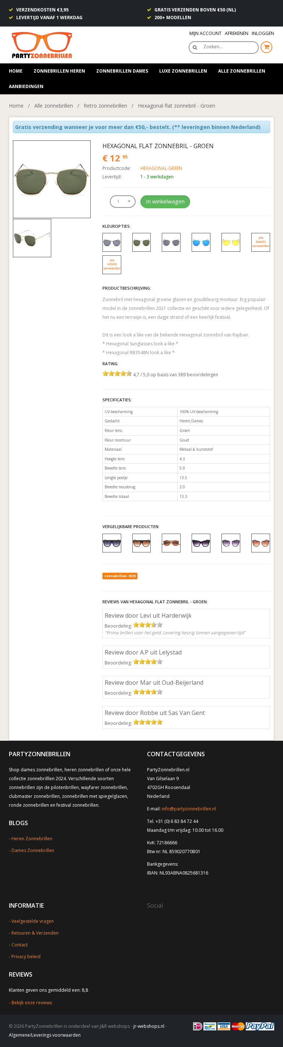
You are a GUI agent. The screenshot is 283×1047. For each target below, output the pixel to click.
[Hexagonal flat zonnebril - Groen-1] (32, 237)
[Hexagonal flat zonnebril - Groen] (52, 178)
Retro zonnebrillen (105, 105)
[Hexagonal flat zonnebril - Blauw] (201, 242)
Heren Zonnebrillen (31, 838)
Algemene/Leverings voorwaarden (45, 1035)
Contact (19, 945)
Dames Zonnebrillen (32, 850)
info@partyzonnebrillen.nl (189, 809)
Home (15, 71)
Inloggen (263, 33)
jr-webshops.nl (148, 1026)
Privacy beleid (26, 956)
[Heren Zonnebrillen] (111, 264)
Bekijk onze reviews (31, 1002)
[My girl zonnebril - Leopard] (260, 543)
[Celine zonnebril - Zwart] (111, 543)
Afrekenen (236, 33)
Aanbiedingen (26, 86)
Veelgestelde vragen (32, 921)
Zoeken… (213, 46)
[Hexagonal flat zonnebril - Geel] (230, 242)
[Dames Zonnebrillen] (260, 242)
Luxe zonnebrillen (183, 71)
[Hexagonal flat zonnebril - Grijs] (171, 242)
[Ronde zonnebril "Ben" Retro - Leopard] (171, 543)
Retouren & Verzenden (35, 933)
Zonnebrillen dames (122, 71)
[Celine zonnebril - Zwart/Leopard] (141, 543)
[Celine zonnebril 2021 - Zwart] (201, 543)
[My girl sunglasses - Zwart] (230, 543)
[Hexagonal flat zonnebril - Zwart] (111, 242)
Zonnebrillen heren (59, 71)
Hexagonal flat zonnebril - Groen (176, 105)
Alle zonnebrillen (241, 71)
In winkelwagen (165, 201)
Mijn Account (205, 33)
